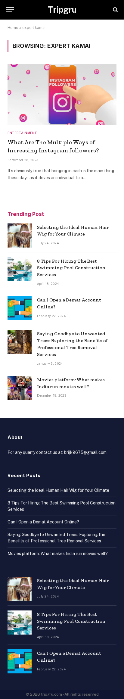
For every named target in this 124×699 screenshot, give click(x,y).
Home (13, 27)
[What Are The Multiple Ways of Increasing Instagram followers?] (62, 94)
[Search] (115, 10)
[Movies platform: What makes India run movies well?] (20, 388)
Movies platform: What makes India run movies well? (58, 553)
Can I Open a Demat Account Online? (43, 522)
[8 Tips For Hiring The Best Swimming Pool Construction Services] (20, 269)
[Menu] (10, 10)
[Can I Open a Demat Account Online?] (20, 308)
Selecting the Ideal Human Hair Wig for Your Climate (58, 490)
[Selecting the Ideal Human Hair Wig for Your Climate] (20, 235)
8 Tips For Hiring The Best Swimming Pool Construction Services (71, 268)
